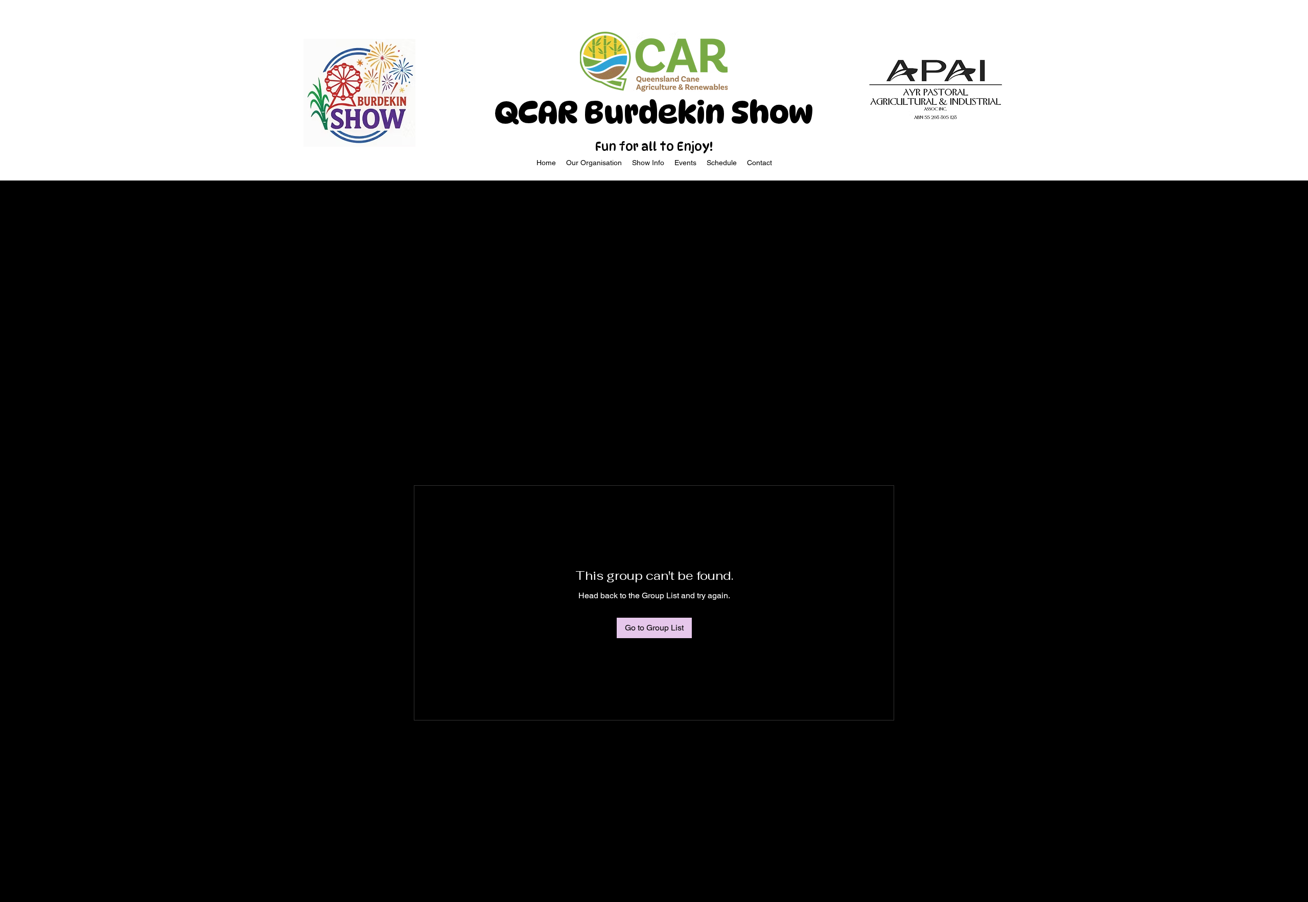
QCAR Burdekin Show (654, 112)
